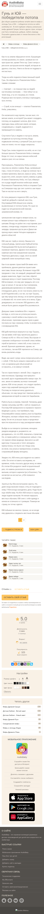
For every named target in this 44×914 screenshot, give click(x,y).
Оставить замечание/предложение (15, 887)
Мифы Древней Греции (11, 707)
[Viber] (25, 664)
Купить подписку (8, 866)
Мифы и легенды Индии (12, 728)
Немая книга (13, 557)
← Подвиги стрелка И (12, 529)
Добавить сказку (8, 859)
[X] (22, 664)
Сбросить (7, 691)
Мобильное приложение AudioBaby (15, 852)
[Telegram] (18, 664)
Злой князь (12, 550)
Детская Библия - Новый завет (14, 715)
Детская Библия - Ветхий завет (14, 711)
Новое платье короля (16, 570)
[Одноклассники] (15, 664)
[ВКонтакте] (12, 664)
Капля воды (13, 544)
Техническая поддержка (11, 876)
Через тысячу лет (15, 563)
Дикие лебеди (13, 576)
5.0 (24, 618)
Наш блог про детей (9, 856)
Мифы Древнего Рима (11, 732)
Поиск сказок (7, 849)
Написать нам (7, 883)
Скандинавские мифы (11, 724)
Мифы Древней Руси (10, 719)
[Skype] (31, 664)
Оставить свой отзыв (15, 597)
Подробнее (13, 607)
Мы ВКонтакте (7, 880)
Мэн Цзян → (35, 529)
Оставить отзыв (22, 589)
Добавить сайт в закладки (11, 863)
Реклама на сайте (8, 890)
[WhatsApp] (28, 664)
